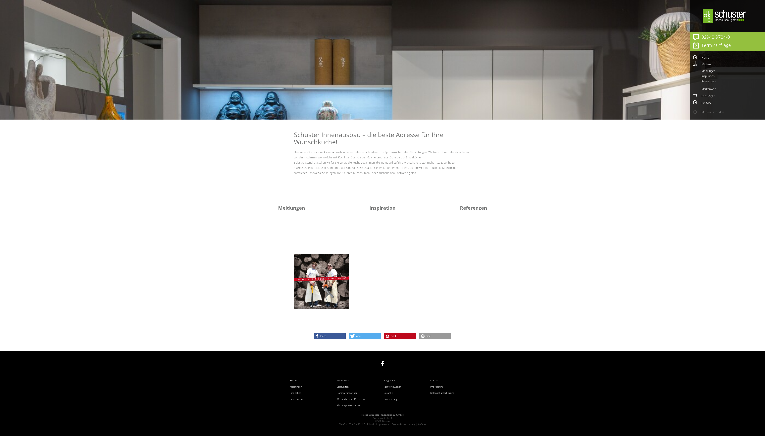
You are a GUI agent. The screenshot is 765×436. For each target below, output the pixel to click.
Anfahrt (422, 424)
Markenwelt (343, 380)
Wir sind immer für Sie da (351, 399)
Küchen (294, 380)
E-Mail (370, 424)
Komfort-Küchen (392, 386)
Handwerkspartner (347, 393)
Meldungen (296, 386)
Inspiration (295, 393)
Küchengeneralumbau (349, 405)
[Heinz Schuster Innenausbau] (733, 16)
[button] (330, 336)
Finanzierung (390, 399)
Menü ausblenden (712, 112)
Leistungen (343, 386)
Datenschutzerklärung (442, 393)
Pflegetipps (389, 380)
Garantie (388, 393)
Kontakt (434, 380)
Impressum (436, 386)
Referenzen (296, 399)
